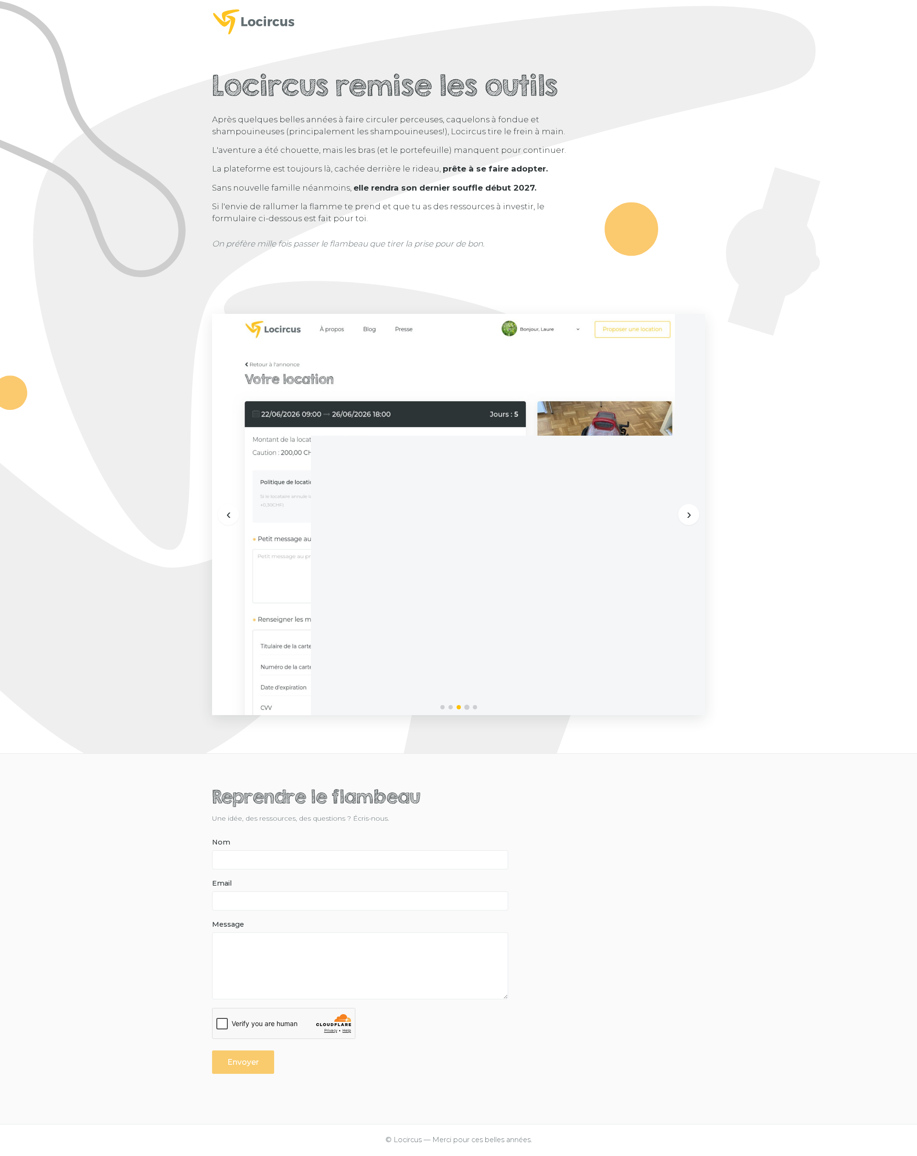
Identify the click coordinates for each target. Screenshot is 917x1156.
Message (228, 924)
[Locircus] (458, 21)
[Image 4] (466, 707)
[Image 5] (475, 707)
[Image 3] (459, 707)
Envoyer (243, 1062)
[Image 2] (450, 707)
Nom (221, 842)
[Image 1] (442, 707)
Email (222, 883)
